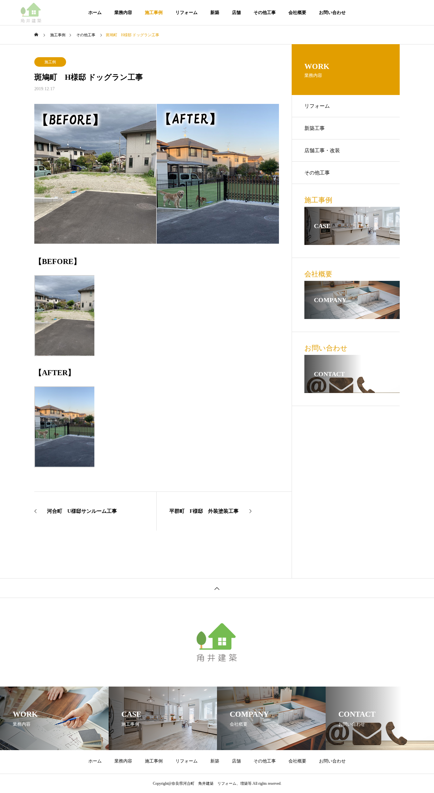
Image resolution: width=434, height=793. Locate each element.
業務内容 (123, 12)
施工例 (50, 62)
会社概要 (297, 12)
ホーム (95, 12)
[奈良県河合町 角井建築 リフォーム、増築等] (31, 12)
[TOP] (217, 588)
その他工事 (265, 12)
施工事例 (154, 12)
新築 (214, 12)
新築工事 (314, 128)
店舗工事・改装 (322, 150)
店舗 (236, 12)
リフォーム (186, 12)
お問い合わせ (332, 12)
